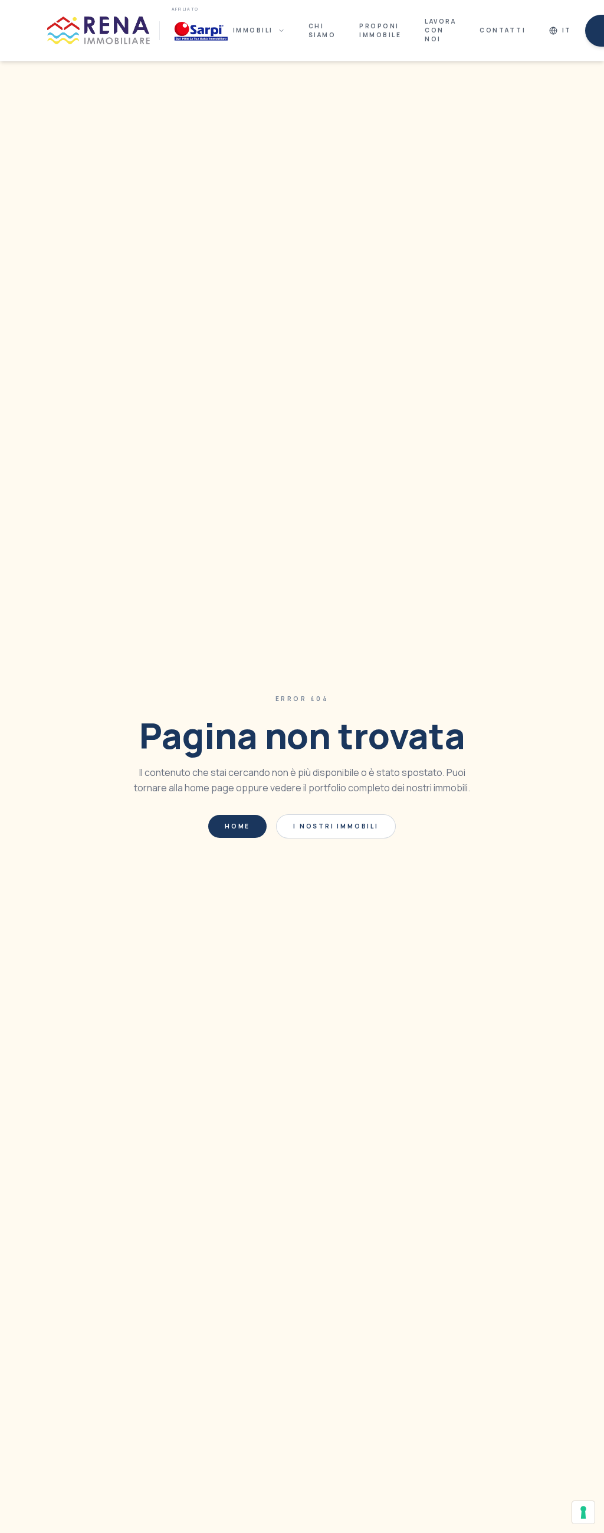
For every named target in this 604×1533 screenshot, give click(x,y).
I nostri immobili (336, 826)
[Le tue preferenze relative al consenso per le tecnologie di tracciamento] (583, 1512)
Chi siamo (322, 30)
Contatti (503, 30)
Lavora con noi (440, 30)
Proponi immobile (380, 30)
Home (237, 826)
